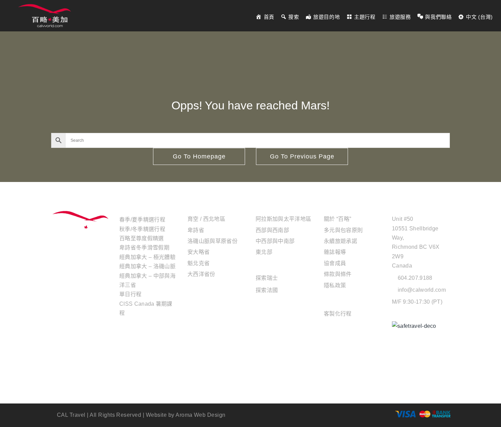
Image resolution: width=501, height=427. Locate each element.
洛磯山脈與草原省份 (212, 241)
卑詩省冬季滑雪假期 (144, 247)
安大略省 (198, 252)
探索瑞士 (267, 278)
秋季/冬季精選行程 (142, 229)
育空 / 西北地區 (206, 219)
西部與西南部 (272, 230)
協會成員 (335, 263)
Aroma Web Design (201, 415)
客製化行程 (338, 314)
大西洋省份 (201, 274)
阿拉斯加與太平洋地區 (283, 219)
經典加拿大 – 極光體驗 (147, 257)
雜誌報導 (335, 252)
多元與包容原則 (343, 230)
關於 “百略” (337, 219)
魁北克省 (198, 263)
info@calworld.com (422, 290)
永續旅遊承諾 (340, 241)
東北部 (264, 252)
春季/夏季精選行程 (142, 220)
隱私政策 (335, 285)
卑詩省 (195, 230)
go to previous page (302, 156)
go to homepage (199, 156)
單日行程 (130, 294)
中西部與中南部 (275, 241)
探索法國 (267, 290)
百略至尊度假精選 (141, 238)
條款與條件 (338, 274)
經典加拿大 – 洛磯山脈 (147, 266)
